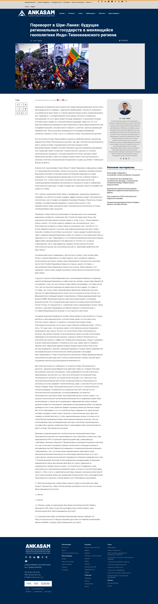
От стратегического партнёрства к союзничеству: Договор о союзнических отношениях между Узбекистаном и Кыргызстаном (122, 182)
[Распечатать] (21, 113)
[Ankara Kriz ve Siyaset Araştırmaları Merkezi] (36, 13)
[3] (36, 500)
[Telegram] (112, 1)
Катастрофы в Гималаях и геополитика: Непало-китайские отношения (123, 174)
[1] (36, 483)
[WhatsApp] (21, 109)
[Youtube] (122, 1)
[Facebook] (98, 1)
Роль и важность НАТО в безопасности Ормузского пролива (121, 197)
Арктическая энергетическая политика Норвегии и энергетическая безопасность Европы (123, 191)
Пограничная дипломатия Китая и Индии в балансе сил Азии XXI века (123, 203)
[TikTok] (115, 1)
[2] (36, 495)
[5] (36, 516)
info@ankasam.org (37, 577)
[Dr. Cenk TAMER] (125, 108)
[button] (126, 1)
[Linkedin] (105, 1)
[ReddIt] (17, 109)
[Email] (17, 113)
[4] (36, 505)
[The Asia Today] (38, 583)
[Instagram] (102, 1)
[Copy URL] (25, 113)
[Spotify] (108, 1)
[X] (119, 1)
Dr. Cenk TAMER (36, 41)
